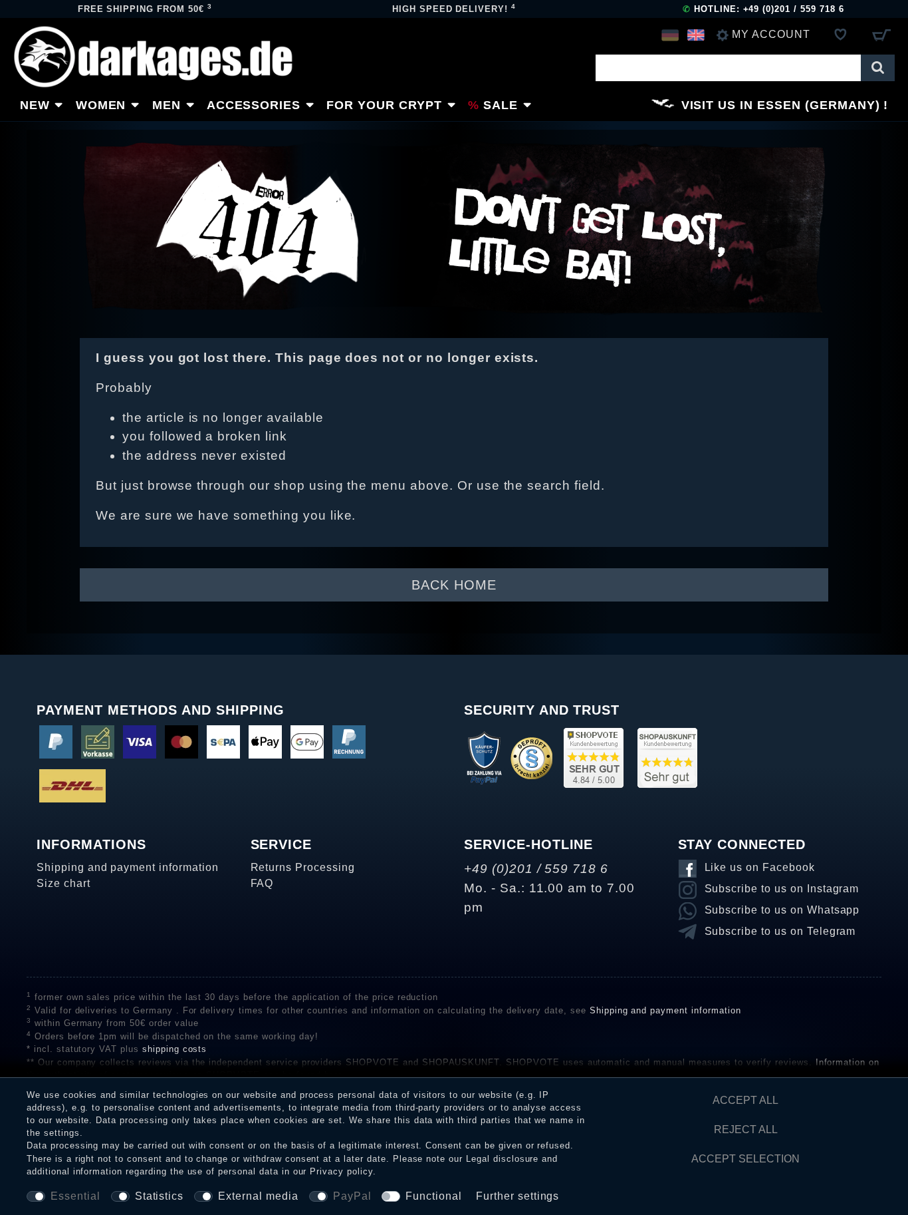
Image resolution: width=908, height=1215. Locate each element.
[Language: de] (670, 34)
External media (258, 1196)
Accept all (745, 1100)
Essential (75, 1196)
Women (101, 105)
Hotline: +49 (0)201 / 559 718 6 (763, 9)
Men (166, 105)
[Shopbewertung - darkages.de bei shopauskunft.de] (667, 757)
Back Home (454, 585)
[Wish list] (840, 34)
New (35, 105)
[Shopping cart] (881, 34)
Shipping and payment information (128, 867)
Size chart (63, 883)
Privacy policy (341, 1171)
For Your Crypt (383, 105)
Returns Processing (303, 867)
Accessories (254, 105)
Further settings (517, 1196)
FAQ (262, 883)
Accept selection (745, 1158)
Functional (433, 1196)
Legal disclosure (502, 1159)
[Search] (878, 68)
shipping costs (174, 1049)
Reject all (746, 1129)
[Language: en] (696, 34)
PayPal (352, 1196)
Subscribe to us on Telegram (780, 931)
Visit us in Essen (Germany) (780, 105)
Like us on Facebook (760, 867)
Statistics (159, 1196)
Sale (500, 105)
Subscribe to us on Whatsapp (782, 910)
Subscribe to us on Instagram (782, 888)
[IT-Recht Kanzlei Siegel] (531, 757)
